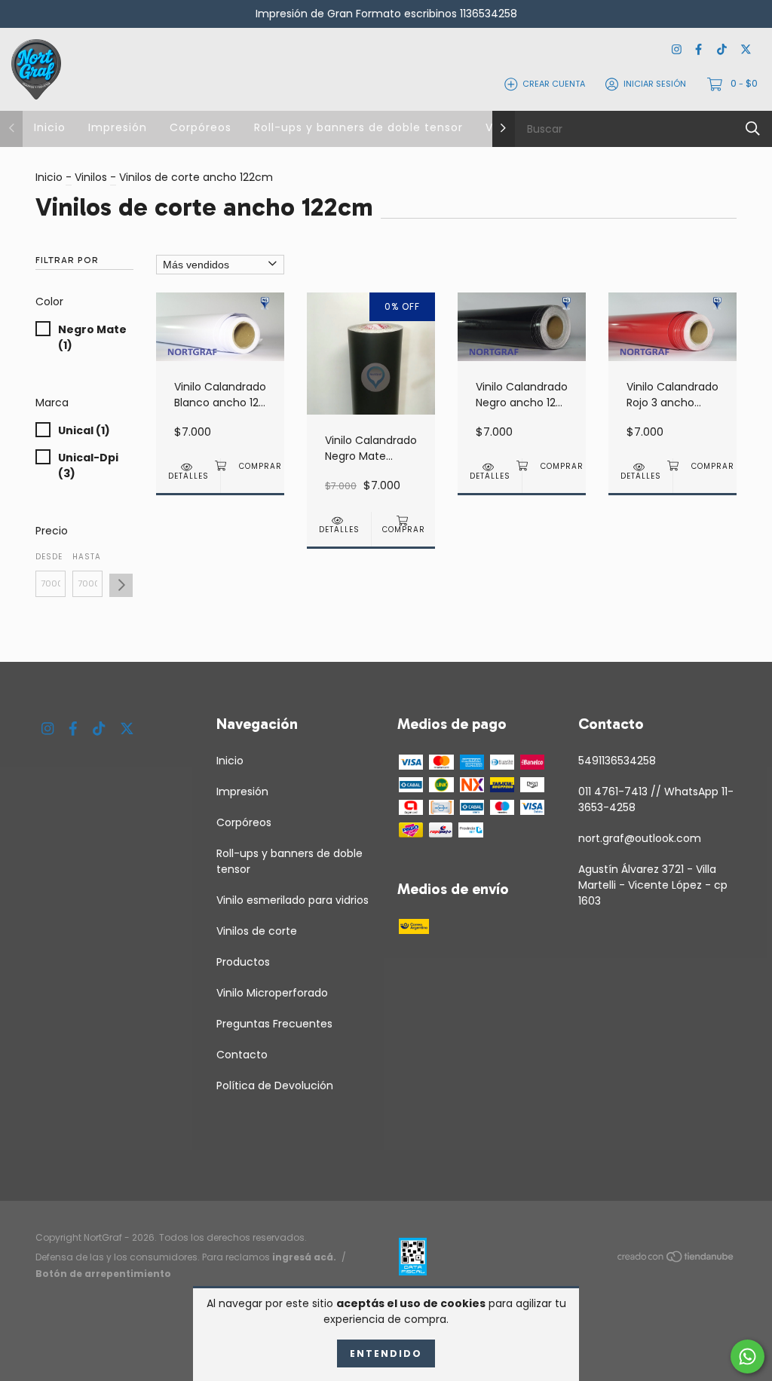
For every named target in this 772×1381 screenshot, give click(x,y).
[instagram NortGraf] (677, 50)
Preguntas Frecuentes (274, 1023)
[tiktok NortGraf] (722, 50)
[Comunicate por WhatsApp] (747, 1356)
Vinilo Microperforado (272, 992)
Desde (49, 556)
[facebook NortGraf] (698, 50)
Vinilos (91, 177)
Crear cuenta (553, 84)
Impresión (117, 127)
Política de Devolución (274, 1085)
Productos (243, 961)
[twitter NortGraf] (746, 50)
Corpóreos (200, 127)
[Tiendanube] (676, 1258)
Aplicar (121, 585)
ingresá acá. (304, 1257)
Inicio (50, 127)
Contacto (242, 1054)
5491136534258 (617, 760)
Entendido (386, 1353)
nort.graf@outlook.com (639, 838)
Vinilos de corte (256, 931)
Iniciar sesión (654, 84)
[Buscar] (753, 128)
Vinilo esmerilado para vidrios (292, 900)
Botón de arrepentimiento (103, 1273)
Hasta (86, 556)
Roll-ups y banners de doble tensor (358, 127)
